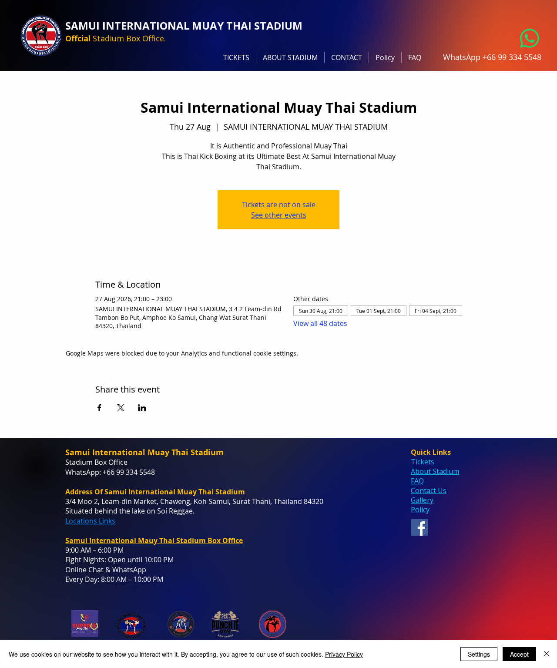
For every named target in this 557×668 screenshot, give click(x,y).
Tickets (422, 462)
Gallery (422, 500)
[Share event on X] (121, 407)
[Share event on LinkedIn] (142, 407)
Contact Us (428, 490)
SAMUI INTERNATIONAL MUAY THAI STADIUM (183, 25)
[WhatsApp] (529, 38)
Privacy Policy (344, 654)
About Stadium (435, 471)
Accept (519, 654)
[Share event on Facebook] (99, 407)
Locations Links (90, 521)
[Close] (546, 654)
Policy (420, 509)
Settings (479, 654)
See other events (278, 215)
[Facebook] (419, 527)
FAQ (417, 481)
